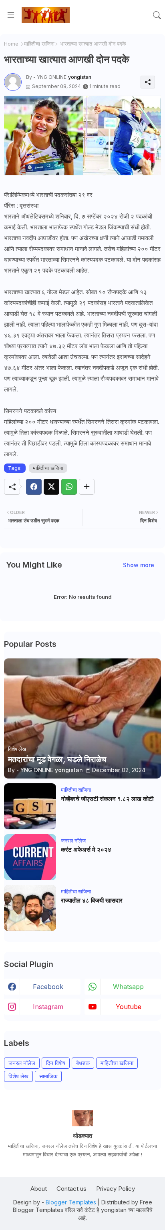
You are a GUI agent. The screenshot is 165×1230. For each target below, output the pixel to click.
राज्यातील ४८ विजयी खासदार (92, 900)
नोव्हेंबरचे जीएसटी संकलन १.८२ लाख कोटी (107, 799)
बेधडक (83, 1062)
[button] (157, 15)
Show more (138, 565)
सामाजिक (48, 1076)
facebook (48, 987)
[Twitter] (51, 487)
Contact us (71, 1188)
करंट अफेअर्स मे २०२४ (86, 849)
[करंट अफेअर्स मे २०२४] (30, 857)
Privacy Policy (115, 1188)
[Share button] (87, 487)
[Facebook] (34, 487)
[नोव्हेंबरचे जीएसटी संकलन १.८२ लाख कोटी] (30, 806)
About (38, 1188)
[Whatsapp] (69, 487)
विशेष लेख (18, 1076)
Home (11, 43)
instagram (48, 1007)
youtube (128, 1007)
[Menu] (11, 15)
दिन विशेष (55, 1062)
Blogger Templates (71, 1202)
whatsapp (128, 987)
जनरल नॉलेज (21, 1062)
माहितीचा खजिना (39, 43)
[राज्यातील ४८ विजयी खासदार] (30, 908)
